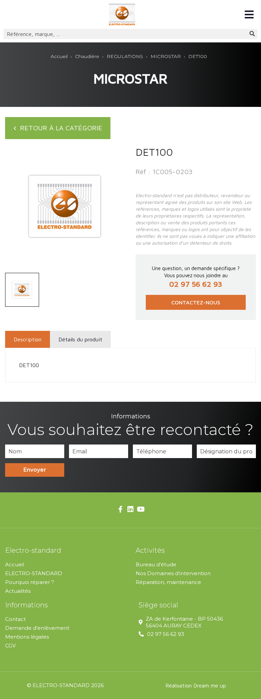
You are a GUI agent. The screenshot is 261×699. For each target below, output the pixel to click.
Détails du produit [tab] (80, 339)
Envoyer (34, 470)
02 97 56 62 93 (165, 634)
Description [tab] (27, 339)
